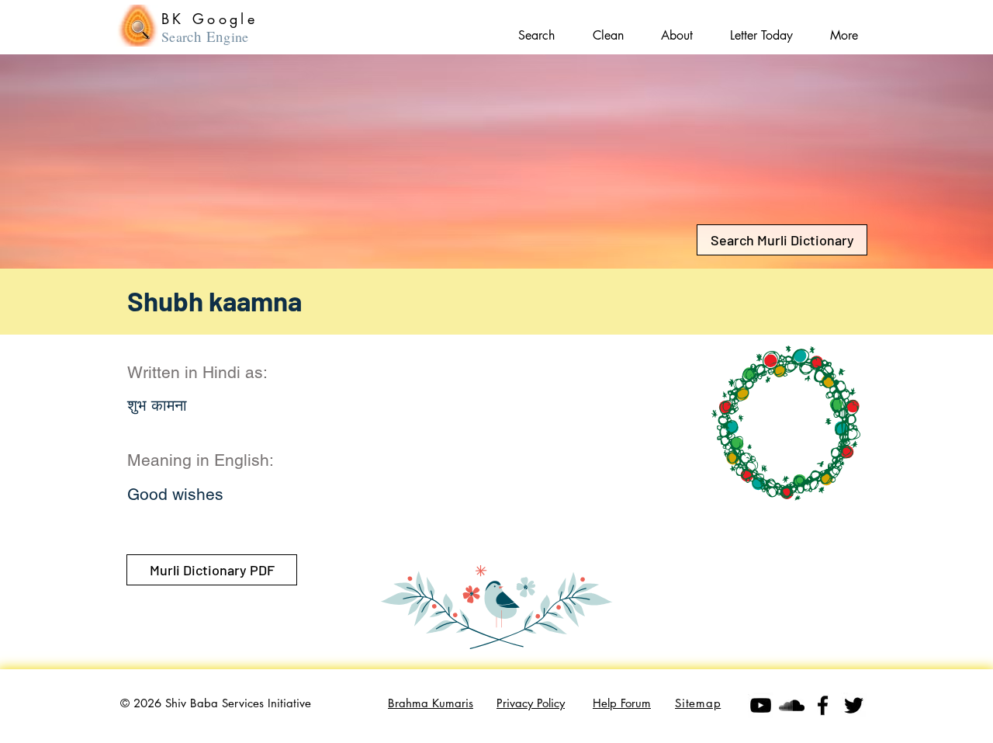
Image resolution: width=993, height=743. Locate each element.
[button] (844, 28)
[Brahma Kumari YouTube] (760, 705)
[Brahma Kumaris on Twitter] (854, 705)
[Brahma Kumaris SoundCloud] (791, 705)
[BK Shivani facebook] (823, 705)
